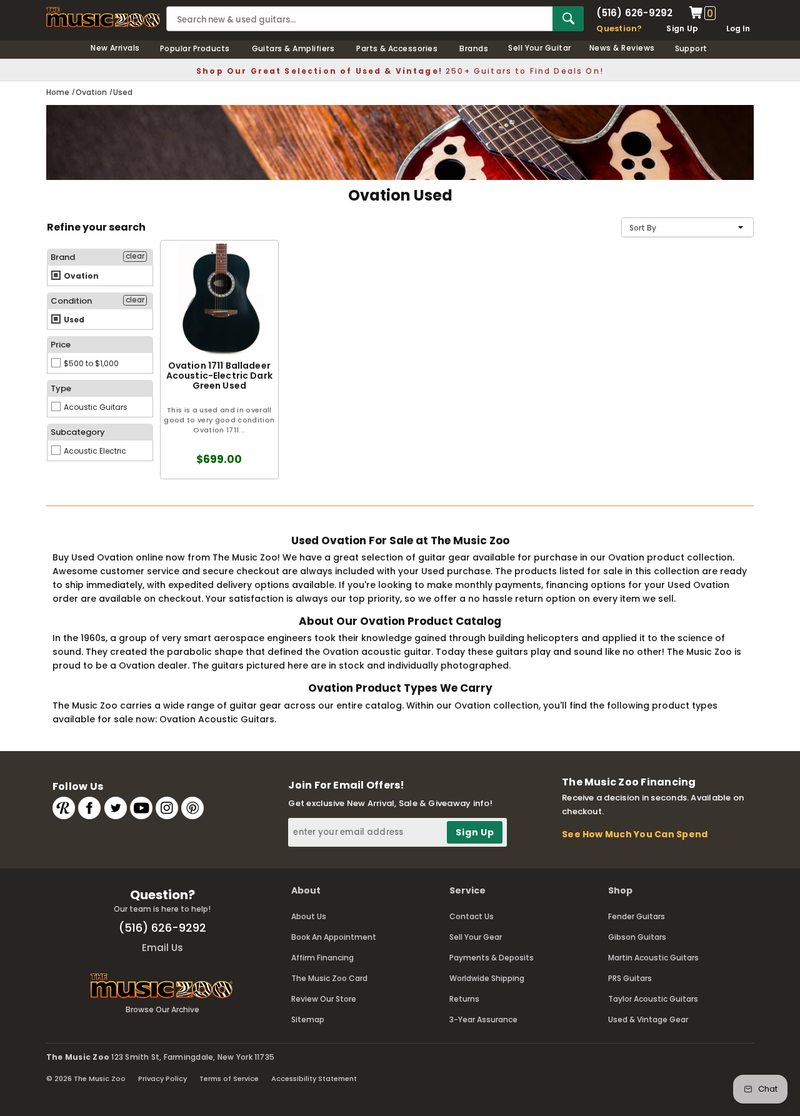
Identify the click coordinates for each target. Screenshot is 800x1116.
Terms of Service (229, 1079)
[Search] (568, 18)
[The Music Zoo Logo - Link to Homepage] (103, 17)
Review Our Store (323, 999)
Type (61, 388)
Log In (738, 28)
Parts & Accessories (397, 48)
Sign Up (682, 28)
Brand (63, 257)
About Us (308, 916)
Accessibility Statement (314, 1079)
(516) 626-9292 (634, 12)
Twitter (115, 808)
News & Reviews (622, 47)
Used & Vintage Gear (648, 1019)
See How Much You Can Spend (635, 834)
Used (73, 319)
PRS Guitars (630, 978)
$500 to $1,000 (90, 363)
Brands (473, 48)
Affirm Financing (322, 957)
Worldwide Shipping (486, 978)
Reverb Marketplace (63, 808)
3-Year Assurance (483, 1019)
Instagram (167, 808)
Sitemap (307, 1019)
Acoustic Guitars (95, 407)
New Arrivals (115, 47)
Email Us (162, 947)
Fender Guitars (636, 916)
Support (691, 48)
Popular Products (195, 48)
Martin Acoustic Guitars (653, 957)
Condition (71, 301)
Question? (619, 28)
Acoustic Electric (94, 451)
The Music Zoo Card (329, 978)
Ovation (80, 276)
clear (135, 256)
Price (61, 345)
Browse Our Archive (162, 1009)
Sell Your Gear (475, 937)
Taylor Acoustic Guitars (653, 999)
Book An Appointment (333, 937)
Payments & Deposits (491, 957)
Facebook (89, 808)
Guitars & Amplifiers (293, 48)
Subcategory (78, 432)
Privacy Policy (162, 1079)
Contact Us (471, 916)
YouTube (141, 808)
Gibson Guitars (637, 937)
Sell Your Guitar (539, 47)
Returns (464, 999)
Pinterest (192, 808)
